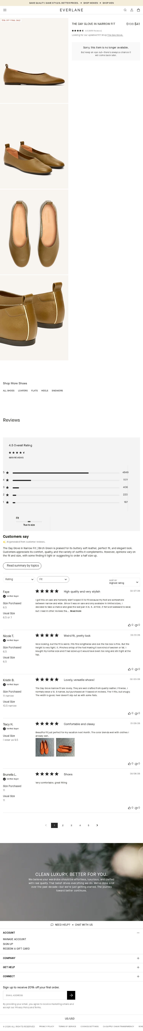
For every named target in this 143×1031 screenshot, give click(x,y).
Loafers (23, 390)
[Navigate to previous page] (45, 825)
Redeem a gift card (16, 948)
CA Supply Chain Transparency (118, 1026)
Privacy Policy (22, 1007)
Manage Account (14, 939)
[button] (138, 10)
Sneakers (57, 390)
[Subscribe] (71, 995)
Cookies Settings (89, 1026)
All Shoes (8, 390)
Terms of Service (67, 1026)
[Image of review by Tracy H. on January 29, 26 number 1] (45, 747)
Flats (34, 390)
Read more (75, 611)
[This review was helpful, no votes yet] (129, 625)
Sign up (8, 944)
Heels (44, 390)
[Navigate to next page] (97, 825)
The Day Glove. (115, 35)
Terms (37, 1007)
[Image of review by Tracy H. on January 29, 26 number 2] (65, 747)
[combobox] (19, 581)
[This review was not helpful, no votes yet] (136, 625)
